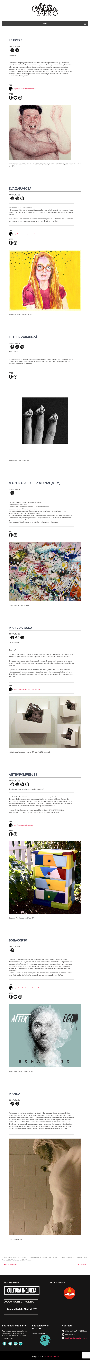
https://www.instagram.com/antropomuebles (15, 834)
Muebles (22, 784)
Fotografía (17, 637)
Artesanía (12, 784)
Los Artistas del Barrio (51, 1356)
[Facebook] (11, 98)
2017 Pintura (26, 1260)
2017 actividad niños (9, 1257)
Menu (45, 24)
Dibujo (12, 50)
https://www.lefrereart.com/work (25, 89)
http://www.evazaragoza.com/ (24, 234)
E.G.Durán (83, 1264)
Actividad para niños (22, 198)
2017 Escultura (54, 1257)
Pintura (17, 198)
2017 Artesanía (23, 1257)
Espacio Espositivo (10, 1264)
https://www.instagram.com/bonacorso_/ (20, 997)
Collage (12, 347)
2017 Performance (14, 1260)
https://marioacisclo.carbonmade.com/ (27, 689)
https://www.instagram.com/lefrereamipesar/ (20, 98)
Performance (17, 50)
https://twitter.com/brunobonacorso (15, 997)
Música (12, 950)
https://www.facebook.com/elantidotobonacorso (31, 988)
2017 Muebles (78, 1257)
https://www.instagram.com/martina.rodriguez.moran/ (15, 535)
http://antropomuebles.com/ (23, 825)
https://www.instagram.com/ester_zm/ (15, 377)
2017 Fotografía (66, 1257)
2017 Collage (34, 1257)
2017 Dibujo (44, 1257)
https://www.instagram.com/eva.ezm (15, 243)
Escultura (12, 637)
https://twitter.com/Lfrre (15, 98)
